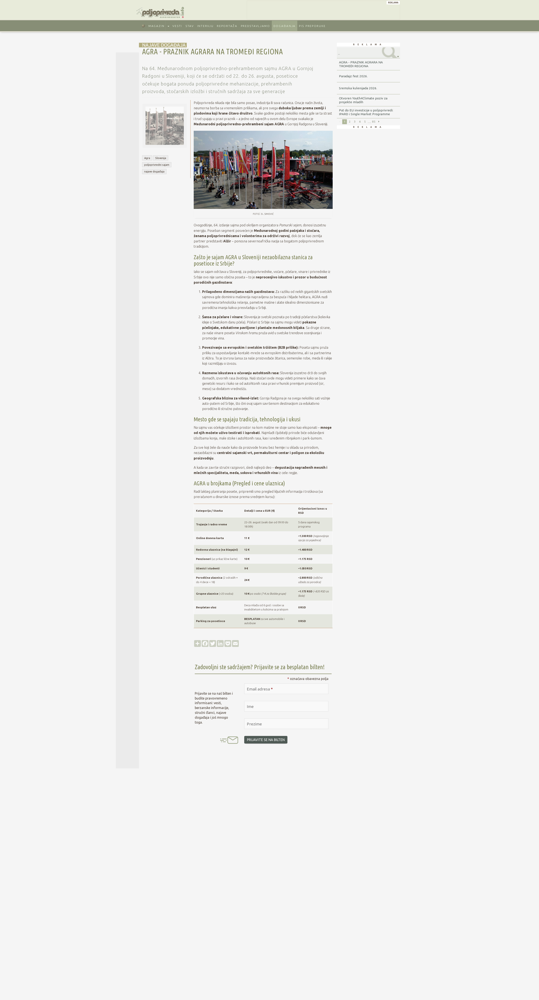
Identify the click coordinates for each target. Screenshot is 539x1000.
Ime (250, 706)
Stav (189, 26)
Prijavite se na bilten (266, 740)
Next (378, 121)
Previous (339, 121)
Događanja (285, 26)
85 (373, 121)
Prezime (254, 724)
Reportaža (227, 26)
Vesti (177, 26)
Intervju (205, 26)
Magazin (156, 26)
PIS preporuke (312, 26)
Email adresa (260, 689)
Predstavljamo (255, 26)
